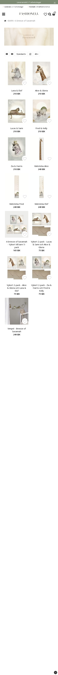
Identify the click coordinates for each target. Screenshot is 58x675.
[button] (45, 14)
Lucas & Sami (16, 128)
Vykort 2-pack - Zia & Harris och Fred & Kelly (41, 288)
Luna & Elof (16, 90)
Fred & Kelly (41, 128)
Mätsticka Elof (41, 203)
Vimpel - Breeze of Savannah (17, 330)
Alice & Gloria (41, 90)
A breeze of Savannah (25, 20)
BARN (10, 20)
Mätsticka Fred (16, 203)
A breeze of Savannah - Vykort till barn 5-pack (16, 244)
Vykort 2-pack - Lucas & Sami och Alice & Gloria (41, 244)
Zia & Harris (16, 166)
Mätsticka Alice (41, 166)
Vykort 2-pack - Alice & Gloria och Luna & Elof (16, 288)
